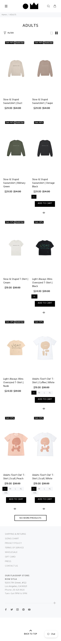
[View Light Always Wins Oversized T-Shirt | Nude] (16, 347)
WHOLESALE (11, 552)
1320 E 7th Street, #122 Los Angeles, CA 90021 (16, 584)
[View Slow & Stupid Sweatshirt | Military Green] (16, 148)
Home (4, 14)
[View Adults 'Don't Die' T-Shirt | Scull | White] (45, 443)
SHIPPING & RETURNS (15, 534)
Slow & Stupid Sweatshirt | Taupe (42, 101)
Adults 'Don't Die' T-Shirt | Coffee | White (43, 381)
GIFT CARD (10, 557)
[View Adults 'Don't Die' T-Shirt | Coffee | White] (45, 347)
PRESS (8, 561)
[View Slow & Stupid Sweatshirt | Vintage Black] (45, 148)
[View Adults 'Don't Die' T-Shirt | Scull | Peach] (16, 443)
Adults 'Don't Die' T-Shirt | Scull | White (43, 477)
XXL (6, 493)
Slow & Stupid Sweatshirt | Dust (12, 101)
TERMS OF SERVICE (14, 548)
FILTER (11, 32)
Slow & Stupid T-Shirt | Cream (15, 281)
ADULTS (12, 14)
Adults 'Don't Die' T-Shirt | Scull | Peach (14, 477)
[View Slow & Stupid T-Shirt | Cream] (16, 248)
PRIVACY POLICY (13, 543)
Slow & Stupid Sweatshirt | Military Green (14, 183)
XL (34, 296)
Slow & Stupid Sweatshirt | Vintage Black (43, 183)
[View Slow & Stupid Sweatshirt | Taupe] (45, 68)
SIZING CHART (12, 539)
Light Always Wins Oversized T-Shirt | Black (42, 282)
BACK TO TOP (30, 633)
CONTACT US (11, 566)
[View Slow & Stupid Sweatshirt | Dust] (16, 68)
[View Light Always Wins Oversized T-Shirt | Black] (45, 248)
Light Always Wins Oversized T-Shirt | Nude (13, 382)
